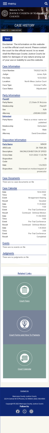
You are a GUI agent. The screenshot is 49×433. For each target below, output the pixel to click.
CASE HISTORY (24, 25)
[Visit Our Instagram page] (24, 411)
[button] (5, 13)
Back (7, 38)
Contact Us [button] (24, 391)
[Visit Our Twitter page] (31, 411)
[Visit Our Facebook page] (17, 411)
